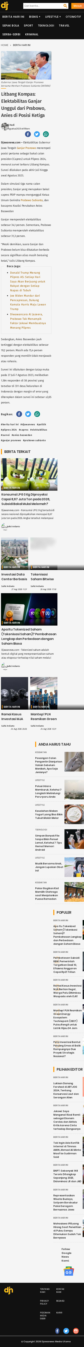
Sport (28, 25)
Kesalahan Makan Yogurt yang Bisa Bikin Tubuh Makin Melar (49, 814)
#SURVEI (5, 435)
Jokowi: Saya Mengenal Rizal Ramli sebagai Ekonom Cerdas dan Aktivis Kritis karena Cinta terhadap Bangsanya (66, 1120)
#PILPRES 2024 (9, 429)
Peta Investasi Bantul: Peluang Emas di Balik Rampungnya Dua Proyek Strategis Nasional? (66, 1049)
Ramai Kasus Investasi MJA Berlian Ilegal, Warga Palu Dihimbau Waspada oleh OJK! (67, 991)
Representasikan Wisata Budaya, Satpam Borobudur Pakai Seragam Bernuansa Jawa (65, 1202)
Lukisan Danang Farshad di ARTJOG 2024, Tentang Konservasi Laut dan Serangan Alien (66, 1090)
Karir (59, 1312)
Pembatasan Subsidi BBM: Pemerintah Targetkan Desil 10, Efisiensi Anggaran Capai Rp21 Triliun (66, 965)
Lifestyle (52, 17)
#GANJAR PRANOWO (11, 440)
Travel (64, 25)
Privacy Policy (44, 1302)
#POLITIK (41, 424)
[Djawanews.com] (4, 5)
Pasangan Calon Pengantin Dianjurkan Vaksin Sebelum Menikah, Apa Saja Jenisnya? (48, 765)
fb (57, 1335)
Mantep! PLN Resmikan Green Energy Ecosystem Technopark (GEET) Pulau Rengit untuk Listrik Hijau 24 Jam (67, 1019)
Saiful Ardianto (13, 526)
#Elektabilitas (38, 429)
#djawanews (28, 424)
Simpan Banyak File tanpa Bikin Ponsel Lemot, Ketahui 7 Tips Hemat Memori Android (48, 842)
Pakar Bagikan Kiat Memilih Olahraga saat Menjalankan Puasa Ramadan (47, 894)
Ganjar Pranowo (26, 148)
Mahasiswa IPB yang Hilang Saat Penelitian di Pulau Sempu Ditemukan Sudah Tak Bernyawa (67, 1230)
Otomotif (73, 17)
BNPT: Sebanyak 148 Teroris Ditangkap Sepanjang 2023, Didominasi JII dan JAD (67, 1176)
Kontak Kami (60, 1291)
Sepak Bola (10, 25)
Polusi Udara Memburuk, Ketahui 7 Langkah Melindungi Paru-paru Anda (48, 791)
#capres (24, 429)
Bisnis (33, 17)
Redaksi (60, 1300)
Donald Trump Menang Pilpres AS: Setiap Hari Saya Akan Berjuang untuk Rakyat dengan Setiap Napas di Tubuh (27, 281)
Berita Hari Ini (13, 17)
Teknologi (46, 25)
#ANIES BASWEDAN (22, 435)
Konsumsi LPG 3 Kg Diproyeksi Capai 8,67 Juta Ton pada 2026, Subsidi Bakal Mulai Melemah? (25, 499)
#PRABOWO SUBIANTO (34, 440)
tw (66, 1335)
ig (76, 1335)
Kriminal (31, 34)
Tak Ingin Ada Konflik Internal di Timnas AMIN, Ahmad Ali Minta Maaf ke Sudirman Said (67, 1150)
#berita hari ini (10, 424)
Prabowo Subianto (32, 200)
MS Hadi (10, 125)
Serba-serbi (11, 34)
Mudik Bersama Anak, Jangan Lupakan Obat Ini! (49, 867)
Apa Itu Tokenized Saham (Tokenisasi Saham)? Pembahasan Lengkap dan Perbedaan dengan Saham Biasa (28, 636)
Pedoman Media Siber (45, 1315)
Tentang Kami (45, 1291)
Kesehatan (41, 752)
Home (4, 45)
